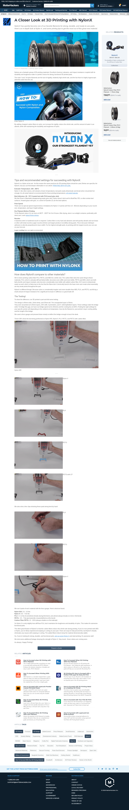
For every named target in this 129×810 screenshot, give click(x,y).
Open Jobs (93, 750)
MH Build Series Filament (120, 10)
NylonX (88, 736)
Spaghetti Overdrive (38, 755)
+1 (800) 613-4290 (48, 1)
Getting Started (65, 755)
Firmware (28, 731)
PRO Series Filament (105, 10)
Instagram (106, 768)
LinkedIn (109, 768)
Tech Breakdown (82, 14)
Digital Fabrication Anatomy (59, 741)
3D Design (30, 14)
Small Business (70, 731)
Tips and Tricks (39, 14)
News (48, 782)
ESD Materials (78, 736)
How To (24, 14)
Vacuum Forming (44, 750)
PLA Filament (73, 10)
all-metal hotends (72, 193)
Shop (48, 780)
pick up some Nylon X (62, 636)
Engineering (36, 736)
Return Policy (76, 795)
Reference (122, 14)
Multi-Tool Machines (52, 755)
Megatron (36, 741)
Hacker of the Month (94, 14)
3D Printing (73, 14)
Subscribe (76, 769)
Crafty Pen (45, 741)
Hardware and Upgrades (85, 741)
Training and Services (61, 10)
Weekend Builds (114, 14)
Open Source (104, 14)
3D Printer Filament (38, 10)
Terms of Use (76, 801)
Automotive (90, 731)
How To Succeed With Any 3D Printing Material (57, 14)
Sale (13, 10)
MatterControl (46, 731)
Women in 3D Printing (75, 745)
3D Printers (28, 10)
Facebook (98, 768)
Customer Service (37, 1)
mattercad (81, 731)
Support (49, 793)
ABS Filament (83, 10)
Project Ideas (89, 745)
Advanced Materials (21, 750)
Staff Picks (19, 10)
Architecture (58, 760)
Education (50, 745)
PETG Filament (93, 10)
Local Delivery (77, 788)
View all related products (114, 140)
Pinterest (113, 768)
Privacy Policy (77, 798)
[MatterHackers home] (10, 5)
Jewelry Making (25, 736)
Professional (51, 788)
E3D (16, 736)
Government (51, 795)
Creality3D (49, 760)
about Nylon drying (32, 215)
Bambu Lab (49, 10)
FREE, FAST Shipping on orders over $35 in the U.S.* (16, 1)
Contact (74, 782)
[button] (32, 6)
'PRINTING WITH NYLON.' (62, 185)
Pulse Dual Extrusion (58, 750)
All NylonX (3, 14)
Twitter (102, 768)
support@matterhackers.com (19, 782)
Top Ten (42, 745)
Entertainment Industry (50, 736)
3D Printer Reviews (71, 760)
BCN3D (17, 741)
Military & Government (14, 14)
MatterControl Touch (65, 736)
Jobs (73, 793)
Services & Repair (52, 798)
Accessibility (76, 803)
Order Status (76, 785)
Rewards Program (78, 790)
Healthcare (76, 755)
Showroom (50, 785)
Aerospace (83, 750)
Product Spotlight (72, 750)
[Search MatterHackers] (92, 5)
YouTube (117, 768)
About (73, 780)
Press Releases (58, 731)
